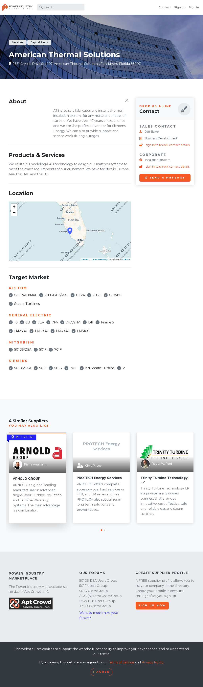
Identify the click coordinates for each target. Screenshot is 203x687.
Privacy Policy (152, 662)
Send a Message (167, 177)
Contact (164, 7)
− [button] (14, 212)
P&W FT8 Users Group (97, 601)
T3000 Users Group (95, 606)
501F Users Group (93, 586)
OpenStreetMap (99, 259)
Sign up (180, 7)
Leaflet (84, 259)
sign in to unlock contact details (168, 145)
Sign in (194, 7)
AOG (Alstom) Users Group (100, 596)
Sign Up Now (152, 605)
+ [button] (14, 206)
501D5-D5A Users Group (98, 580)
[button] (101, 530)
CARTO (126, 259)
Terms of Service (121, 662)
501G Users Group (93, 591)
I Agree (101, 671)
